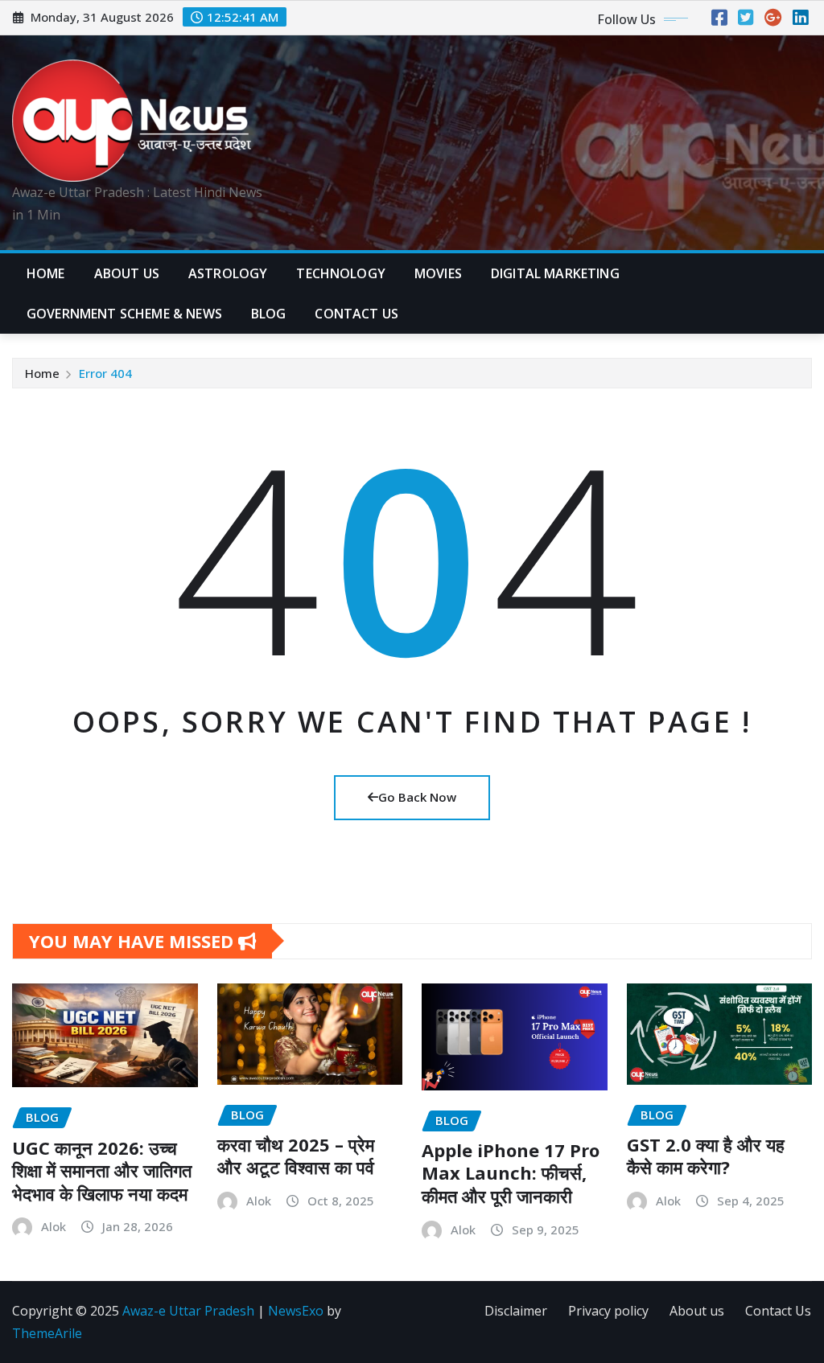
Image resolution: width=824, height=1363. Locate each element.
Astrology (227, 273)
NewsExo (295, 1311)
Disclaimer (515, 1311)
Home (46, 273)
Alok (53, 1226)
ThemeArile (47, 1333)
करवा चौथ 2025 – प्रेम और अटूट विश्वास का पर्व (295, 1156)
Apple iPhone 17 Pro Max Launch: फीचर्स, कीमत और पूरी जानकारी (510, 1173)
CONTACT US (356, 313)
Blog (268, 313)
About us (697, 1311)
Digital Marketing (555, 273)
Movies (438, 273)
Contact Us (778, 1311)
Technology (340, 273)
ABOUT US (126, 273)
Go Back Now (417, 797)
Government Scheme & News (124, 313)
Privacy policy (608, 1311)
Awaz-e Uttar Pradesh (188, 1311)
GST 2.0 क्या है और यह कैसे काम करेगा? (706, 1156)
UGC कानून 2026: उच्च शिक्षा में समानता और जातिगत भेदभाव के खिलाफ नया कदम (102, 1170)
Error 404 (105, 373)
